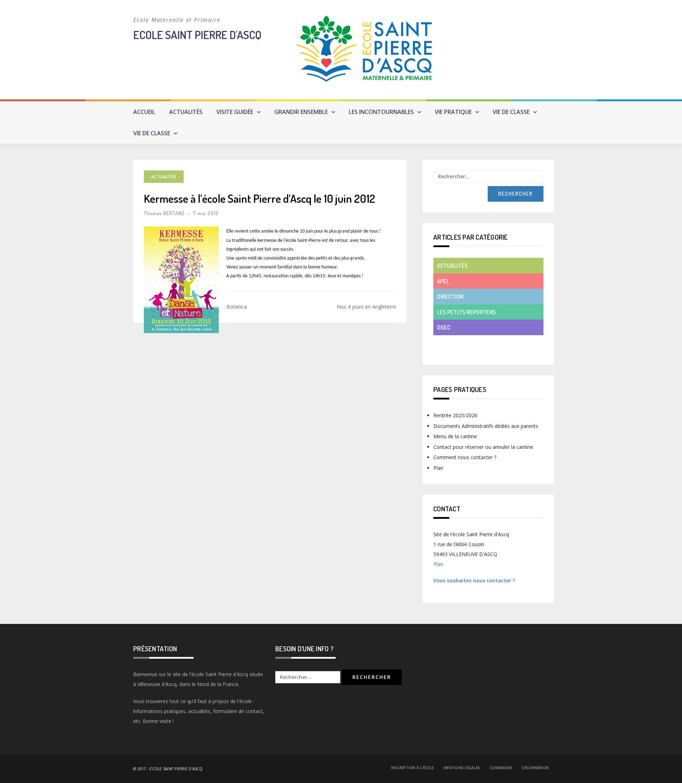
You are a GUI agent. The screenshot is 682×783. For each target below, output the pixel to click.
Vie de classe (511, 112)
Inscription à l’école (412, 767)
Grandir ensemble (301, 112)
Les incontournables (381, 112)
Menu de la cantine (455, 436)
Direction (450, 296)
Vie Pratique (453, 112)
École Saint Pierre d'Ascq (176, 768)
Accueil (144, 112)
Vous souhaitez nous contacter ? (474, 580)
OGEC (443, 327)
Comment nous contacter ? (464, 457)
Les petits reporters (466, 312)
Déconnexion (535, 767)
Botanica (236, 306)
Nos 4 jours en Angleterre (366, 306)
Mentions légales (462, 767)
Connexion (501, 767)
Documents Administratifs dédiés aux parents (485, 426)
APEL (443, 281)
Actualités (185, 112)
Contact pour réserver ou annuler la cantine (483, 447)
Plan (438, 467)
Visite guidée (234, 112)
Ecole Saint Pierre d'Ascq (197, 34)
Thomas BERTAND (164, 213)
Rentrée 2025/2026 (455, 415)
